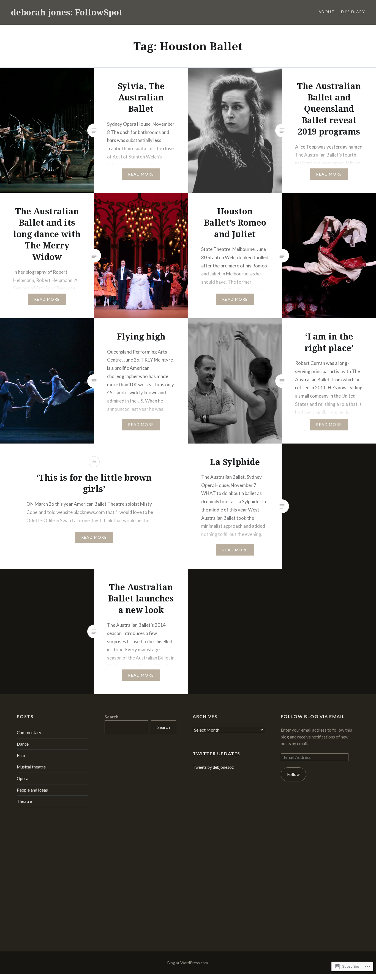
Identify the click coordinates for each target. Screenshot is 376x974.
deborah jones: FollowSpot (66, 12)
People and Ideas (32, 789)
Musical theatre (31, 766)
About (326, 11)
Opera (22, 778)
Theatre (24, 801)
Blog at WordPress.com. (188, 962)
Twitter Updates (216, 753)
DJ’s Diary (353, 11)
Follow (293, 774)
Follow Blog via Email (313, 716)
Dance (23, 744)
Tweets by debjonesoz (213, 767)
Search (111, 716)
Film (21, 755)
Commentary (29, 732)
